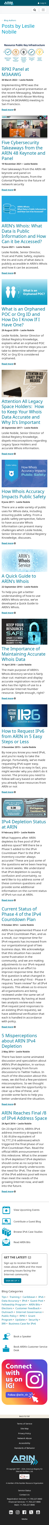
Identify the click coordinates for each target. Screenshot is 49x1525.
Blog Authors (10, 20)
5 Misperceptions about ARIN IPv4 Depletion (19, 1040)
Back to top (24, 1416)
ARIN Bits (34, 1304)
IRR (4, 1323)
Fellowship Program (14, 1304)
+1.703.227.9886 (33, 1502)
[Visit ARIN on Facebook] (24, 1512)
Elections (7, 1308)
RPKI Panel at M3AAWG (15, 71)
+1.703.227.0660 (34, 1499)
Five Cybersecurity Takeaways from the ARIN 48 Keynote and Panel (23, 150)
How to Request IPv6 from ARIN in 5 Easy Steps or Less (23, 736)
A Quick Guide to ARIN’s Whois (19, 578)
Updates (20, 1319)
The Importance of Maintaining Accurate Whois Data (23, 654)
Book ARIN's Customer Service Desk (30, 1348)
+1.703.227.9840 (27, 1505)
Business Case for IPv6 (22, 1323)
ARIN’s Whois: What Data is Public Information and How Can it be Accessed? (24, 233)
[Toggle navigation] (43, 9)
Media (24, 1519)
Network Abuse (24, 1438)
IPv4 (24, 1300)
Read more (7, 109)
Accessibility (24, 1443)
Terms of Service (24, 1423)
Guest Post (36, 1300)
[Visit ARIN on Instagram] (17, 1512)
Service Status (24, 1490)
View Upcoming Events (26, 1209)
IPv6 (41, 1297)
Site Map (25, 1428)
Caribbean (29, 1297)
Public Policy (9, 1315)
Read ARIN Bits (22, 1242)
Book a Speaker (22, 1336)
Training (15, 1297)
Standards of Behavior (24, 1448)
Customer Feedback (27, 1308)
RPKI (22, 1315)
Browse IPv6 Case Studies (28, 1231)
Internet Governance (29, 1312)
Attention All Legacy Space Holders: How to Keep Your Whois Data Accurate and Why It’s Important (23, 411)
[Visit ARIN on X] (31, 1512)
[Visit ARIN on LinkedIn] (11, 1512)
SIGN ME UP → (12, 1280)
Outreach (7, 1312)
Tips (4, 1297)
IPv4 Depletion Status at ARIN (24, 824)
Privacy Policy (24, 1433)
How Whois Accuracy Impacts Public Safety (24, 493)
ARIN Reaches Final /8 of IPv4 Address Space (24, 1115)
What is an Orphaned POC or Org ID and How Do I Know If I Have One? (23, 317)
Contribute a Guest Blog (27, 1221)
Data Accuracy (10, 1300)
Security (33, 1319)
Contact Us (24, 1494)
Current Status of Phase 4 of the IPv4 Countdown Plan (21, 914)
